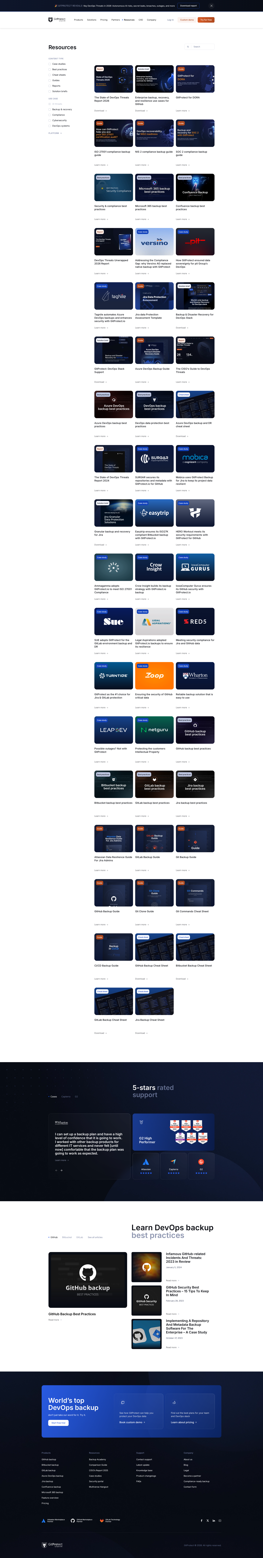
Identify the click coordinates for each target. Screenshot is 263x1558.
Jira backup (47, 1481)
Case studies (95, 1476)
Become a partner (192, 1476)
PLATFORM (53, 133)
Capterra (65, 1096)
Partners (116, 19)
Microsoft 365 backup (52, 1492)
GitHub (54, 1237)
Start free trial (58, 1423)
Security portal (96, 1481)
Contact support (144, 1459)
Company (151, 19)
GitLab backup (48, 1470)
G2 (76, 1096)
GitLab (79, 1237)
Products (78, 19)
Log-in (170, 19)
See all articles (95, 1237)
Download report (188, 5)
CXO (141, 19)
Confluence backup (51, 1487)
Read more (53, 1319)
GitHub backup (49, 1459)
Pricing (103, 19)
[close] (211, 6)
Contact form (190, 1487)
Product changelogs (146, 1476)
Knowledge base (144, 1470)
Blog (186, 1465)
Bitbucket (67, 1237)
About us (188, 1459)
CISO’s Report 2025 (98, 1470)
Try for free (206, 19)
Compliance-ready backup (196, 1481)
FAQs (138, 1481)
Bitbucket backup (50, 1465)
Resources (129, 19)
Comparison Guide (98, 1465)
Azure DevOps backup (52, 1476)
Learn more (60, 1160)
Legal (186, 1470)
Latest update (142, 1465)
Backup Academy (97, 1459)
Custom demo (187, 19)
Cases (54, 1096)
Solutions (91, 19)
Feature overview (50, 1497)
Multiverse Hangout (98, 1487)
